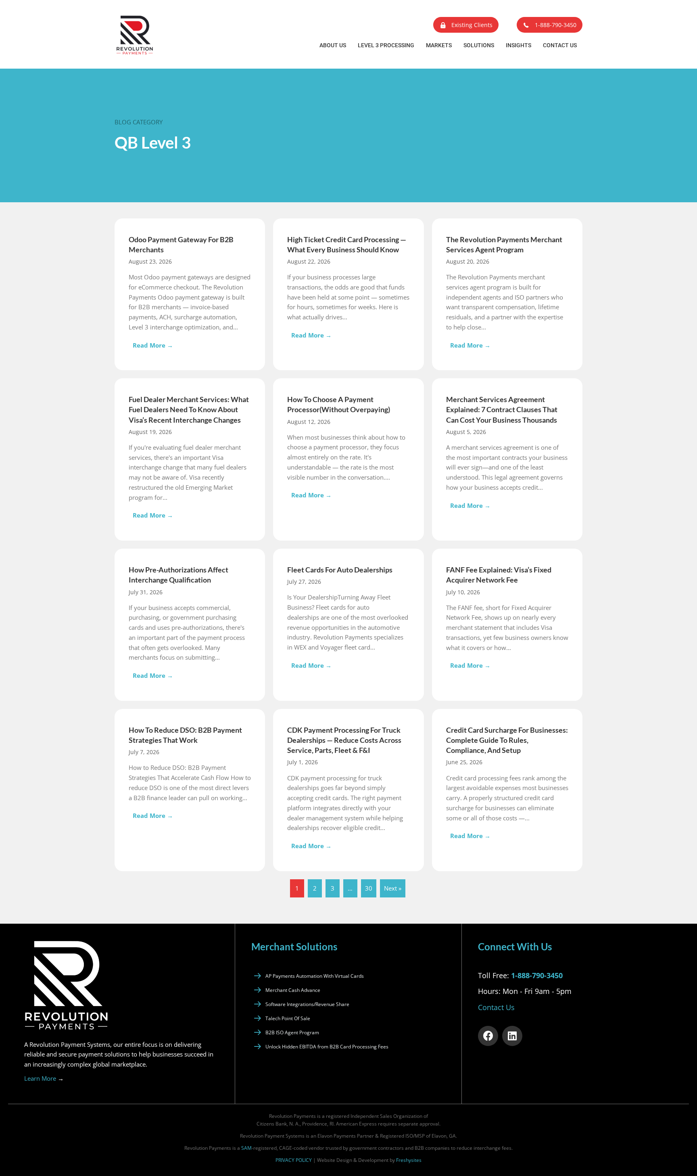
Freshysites (409, 1159)
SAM (246, 1148)
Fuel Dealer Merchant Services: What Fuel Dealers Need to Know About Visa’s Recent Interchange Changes (189, 409)
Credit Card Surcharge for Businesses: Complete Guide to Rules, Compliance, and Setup (507, 740)
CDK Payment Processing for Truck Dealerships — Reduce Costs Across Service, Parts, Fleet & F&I (344, 740)
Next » (392, 888)
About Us (332, 45)
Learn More (44, 1078)
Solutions (478, 45)
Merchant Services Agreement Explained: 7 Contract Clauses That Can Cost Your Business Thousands (501, 409)
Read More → (155, 345)
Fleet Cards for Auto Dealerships (339, 569)
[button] (466, 25)
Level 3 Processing (386, 45)
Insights (518, 45)
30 (368, 888)
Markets (439, 45)
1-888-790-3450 (537, 975)
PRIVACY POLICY (293, 1159)
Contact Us (560, 45)
